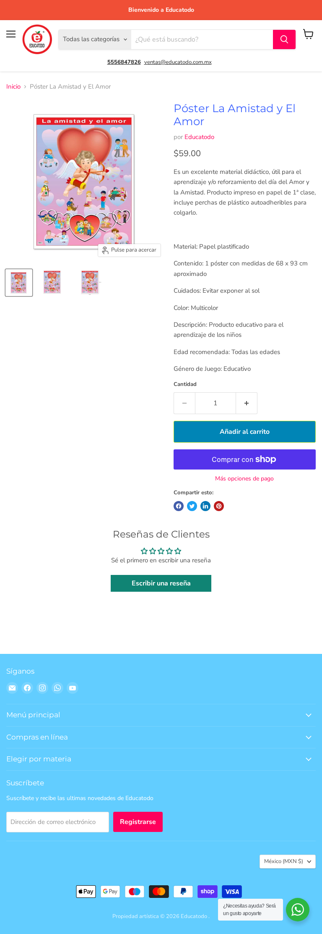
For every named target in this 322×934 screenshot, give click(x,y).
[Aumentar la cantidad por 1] (246, 403)
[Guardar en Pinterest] (219, 506)
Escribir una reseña (161, 583)
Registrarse (138, 821)
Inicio (13, 86)
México (283, 861)
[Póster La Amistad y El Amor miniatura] (18, 282)
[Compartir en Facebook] (179, 506)
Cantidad (185, 384)
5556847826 (124, 62)
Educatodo (199, 137)
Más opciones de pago (244, 478)
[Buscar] (284, 39)
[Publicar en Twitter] (192, 506)
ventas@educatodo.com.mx (178, 62)
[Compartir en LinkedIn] (205, 506)
